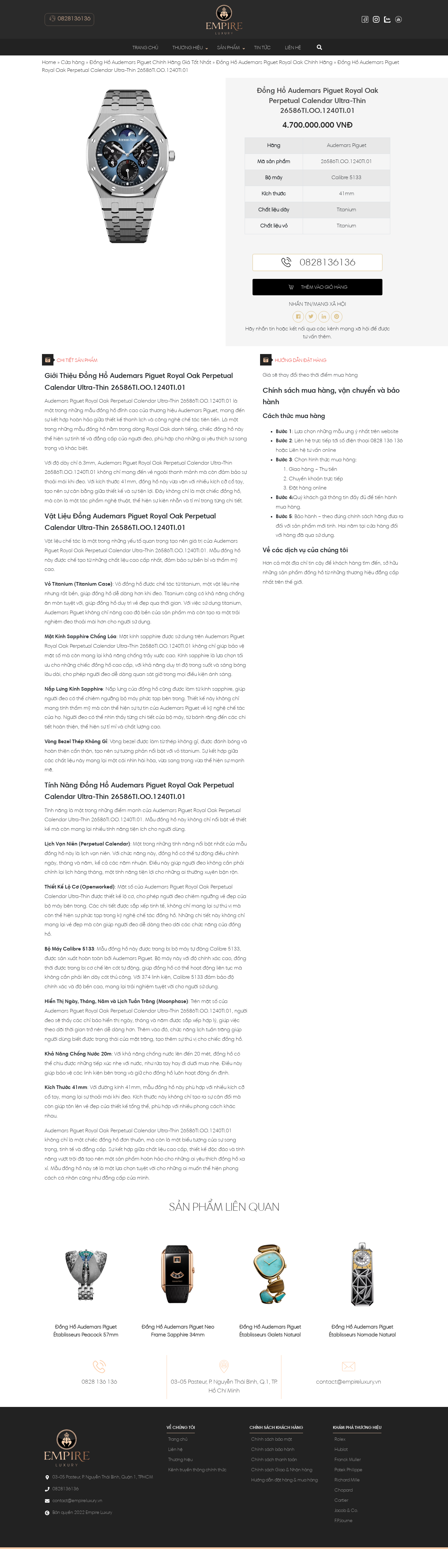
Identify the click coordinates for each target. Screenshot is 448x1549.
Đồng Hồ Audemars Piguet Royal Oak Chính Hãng (274, 62)
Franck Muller (348, 1460)
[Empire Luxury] (224, 19)
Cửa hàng (73, 62)
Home (49, 62)
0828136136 (73, 19)
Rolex (340, 1439)
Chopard (344, 1490)
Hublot (341, 1450)
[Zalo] (387, 19)
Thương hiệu (188, 48)
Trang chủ (145, 48)
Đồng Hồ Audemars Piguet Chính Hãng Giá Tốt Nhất (150, 62)
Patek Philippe (348, 1470)
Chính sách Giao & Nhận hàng (281, 1470)
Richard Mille (347, 1480)
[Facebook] (365, 19)
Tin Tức (262, 48)
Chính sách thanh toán (274, 1460)
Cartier (341, 1500)
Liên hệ (293, 48)
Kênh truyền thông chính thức (197, 1470)
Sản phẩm (228, 48)
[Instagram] (376, 19)
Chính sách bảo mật (271, 1439)
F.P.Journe (344, 1521)
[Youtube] (398, 19)
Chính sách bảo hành (273, 1450)
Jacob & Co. (346, 1511)
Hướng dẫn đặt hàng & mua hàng (284, 1480)
